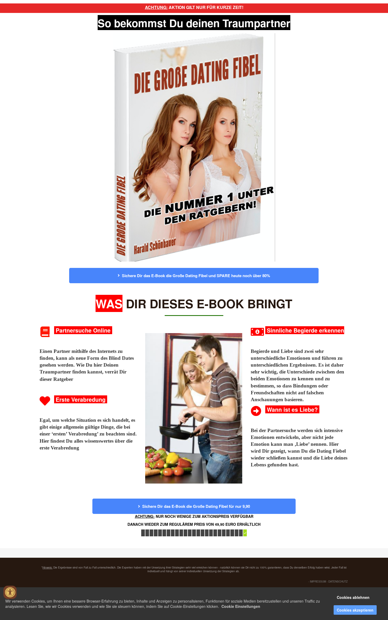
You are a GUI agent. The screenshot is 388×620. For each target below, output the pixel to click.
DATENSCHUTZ (338, 581)
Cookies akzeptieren (355, 610)
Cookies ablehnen (353, 597)
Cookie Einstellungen (240, 606)
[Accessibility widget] (10, 592)
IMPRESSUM (318, 581)
